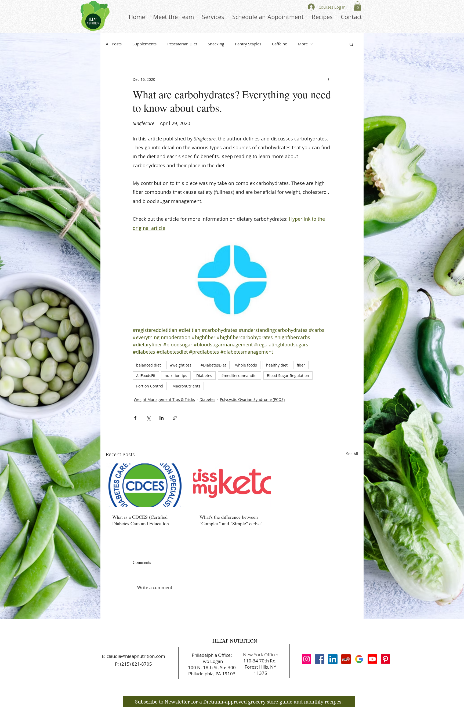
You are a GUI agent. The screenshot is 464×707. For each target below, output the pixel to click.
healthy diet (277, 365)
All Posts (114, 43)
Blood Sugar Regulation (288, 375)
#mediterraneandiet (239, 375)
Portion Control (149, 386)
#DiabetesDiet (213, 365)
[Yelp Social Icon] (346, 659)
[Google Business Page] (359, 659)
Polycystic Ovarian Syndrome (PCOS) (252, 399)
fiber (301, 365)
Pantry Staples (248, 43)
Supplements (144, 43)
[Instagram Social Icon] (306, 659)
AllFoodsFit (145, 375)
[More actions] (328, 79)
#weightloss (180, 365)
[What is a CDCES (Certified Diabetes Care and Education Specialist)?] (145, 485)
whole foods (246, 365)
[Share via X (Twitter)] (148, 417)
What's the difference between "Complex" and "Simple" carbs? (231, 520)
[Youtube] (372, 659)
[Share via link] (174, 417)
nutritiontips (176, 375)
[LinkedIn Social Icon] (333, 659)
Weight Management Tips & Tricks (164, 399)
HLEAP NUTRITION (234, 641)
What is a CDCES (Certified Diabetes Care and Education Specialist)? (140, 520)
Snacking (216, 43)
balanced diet (148, 365)
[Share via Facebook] (135, 417)
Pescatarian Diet (182, 43)
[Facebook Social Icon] (319, 659)
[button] (357, 6)
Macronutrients (186, 386)
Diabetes (204, 375)
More (303, 43)
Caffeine (279, 43)
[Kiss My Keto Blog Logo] (232, 485)
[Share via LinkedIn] (161, 417)
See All (352, 453)
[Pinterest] (385, 659)
